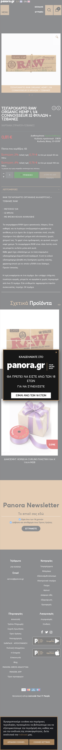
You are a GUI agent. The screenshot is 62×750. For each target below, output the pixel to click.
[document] (28, 741)
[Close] (56, 352)
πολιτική (23, 734)
